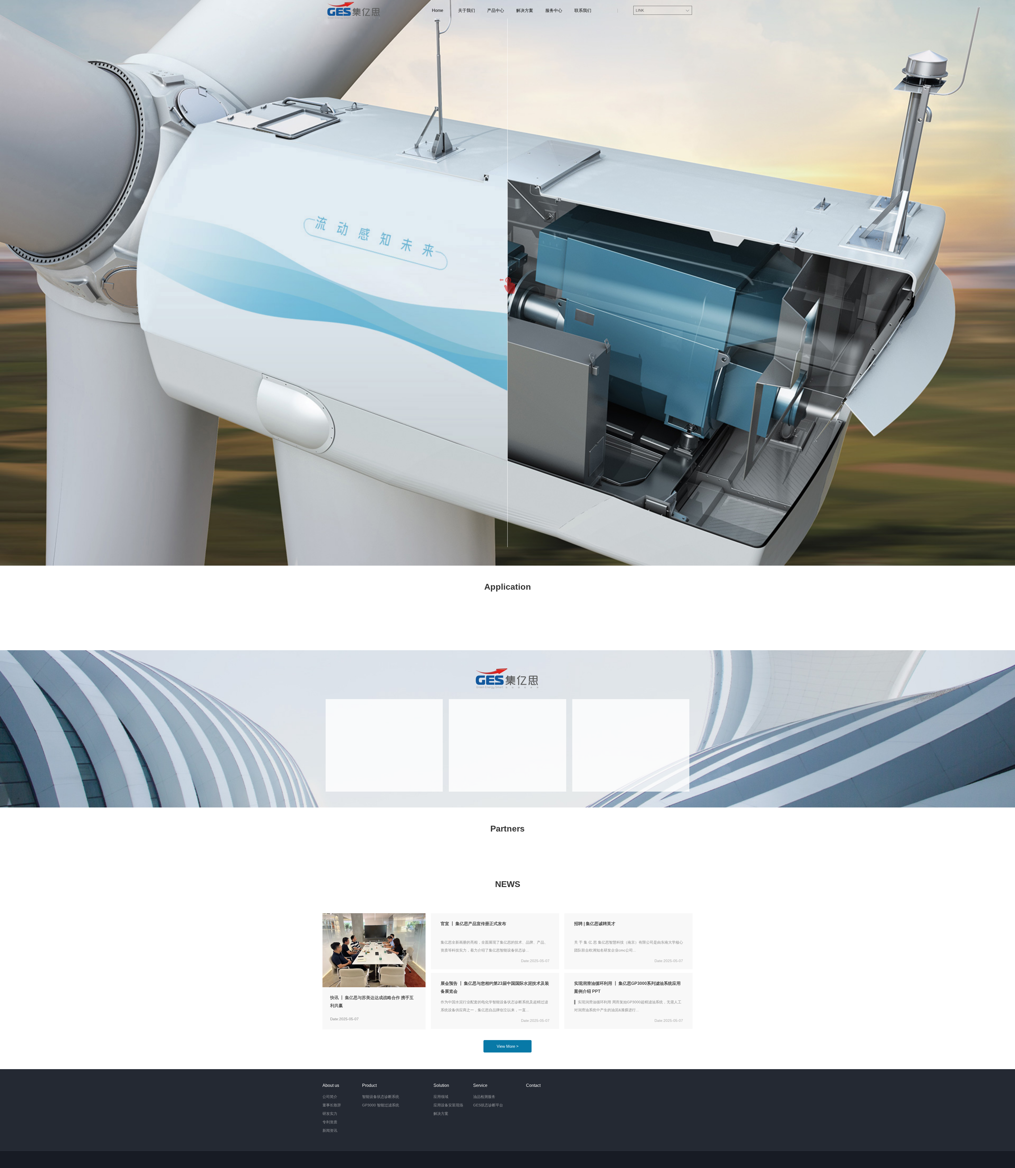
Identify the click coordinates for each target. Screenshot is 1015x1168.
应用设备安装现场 (448, 1105)
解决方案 (524, 10)
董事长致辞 (331, 1105)
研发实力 (329, 1113)
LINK (640, 10)
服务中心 (553, 10)
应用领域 (440, 1097)
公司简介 (329, 1097)
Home (437, 10)
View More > (508, 1046)
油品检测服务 (484, 1097)
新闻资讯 (329, 1130)
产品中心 (495, 10)
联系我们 (582, 10)
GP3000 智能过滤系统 (380, 1105)
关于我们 (466, 10)
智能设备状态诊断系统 (380, 1097)
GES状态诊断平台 (488, 1105)
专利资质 (329, 1122)
